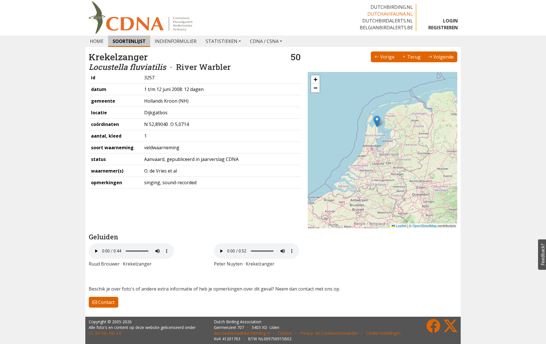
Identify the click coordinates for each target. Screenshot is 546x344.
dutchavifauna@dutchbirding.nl (242, 333)
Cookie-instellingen (383, 333)
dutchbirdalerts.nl (387, 21)
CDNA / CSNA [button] (264, 41)
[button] (376, 121)
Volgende (443, 57)
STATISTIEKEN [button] (221, 41)
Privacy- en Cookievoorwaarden (329, 333)
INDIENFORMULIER (176, 41)
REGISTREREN (443, 27)
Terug (413, 57)
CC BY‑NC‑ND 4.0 (105, 333)
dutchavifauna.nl (390, 14)
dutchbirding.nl (392, 7)
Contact (106, 302)
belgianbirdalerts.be (386, 27)
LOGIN (450, 21)
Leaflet (400, 225)
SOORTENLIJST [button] (129, 41)
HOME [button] (97, 41)
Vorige (386, 57)
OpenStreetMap (424, 225)
